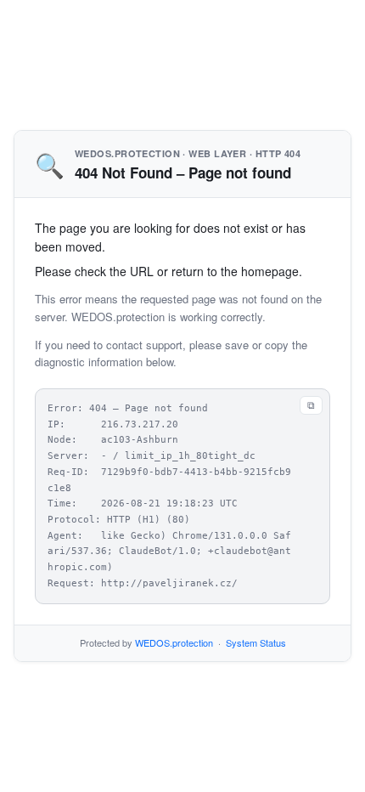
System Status (256, 642)
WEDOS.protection (174, 642)
